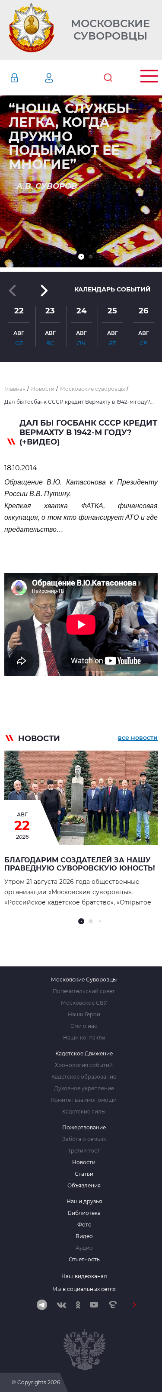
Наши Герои (84, 1014)
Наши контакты (84, 1037)
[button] (81, 257)
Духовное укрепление (84, 1088)
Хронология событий (84, 1065)
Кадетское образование (83, 1076)
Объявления (84, 1185)
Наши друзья (84, 1201)
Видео (84, 1236)
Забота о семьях (84, 1139)
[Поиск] (108, 78)
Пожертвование (84, 1127)
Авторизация (27, 78)
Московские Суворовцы (110, 30)
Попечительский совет (84, 991)
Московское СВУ (84, 1003)
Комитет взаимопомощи (84, 1100)
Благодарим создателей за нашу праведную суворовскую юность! (79, 864)
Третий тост (84, 1150)
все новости (138, 738)
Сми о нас (83, 1026)
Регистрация (61, 78)
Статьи (84, 1174)
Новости (83, 1162)
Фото (84, 1224)
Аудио (84, 1248)
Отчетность (84, 1259)
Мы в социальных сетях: (84, 1289)
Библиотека (84, 1213)
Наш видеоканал (84, 1276)
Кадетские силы (83, 1111)
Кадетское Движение (84, 1053)
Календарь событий (112, 289)
